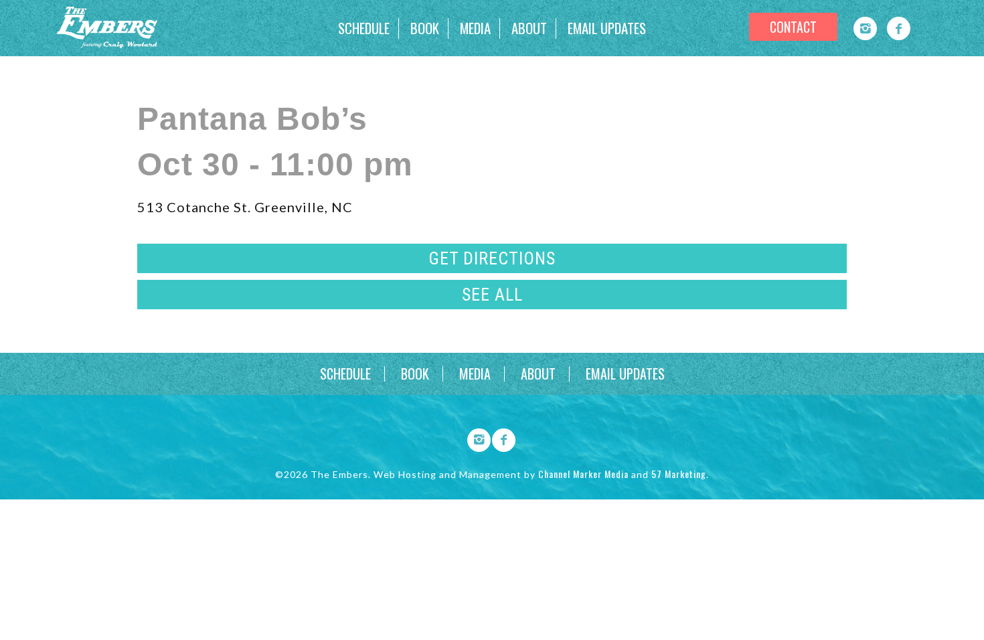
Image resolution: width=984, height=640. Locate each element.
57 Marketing (678, 474)
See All (492, 295)
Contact (793, 27)
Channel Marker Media (583, 474)
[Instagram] (865, 28)
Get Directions (492, 258)
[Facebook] (898, 28)
